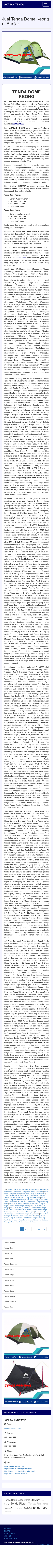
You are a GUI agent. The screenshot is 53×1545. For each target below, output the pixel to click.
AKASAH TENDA (14, 4)
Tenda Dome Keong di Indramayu (20, 1210)
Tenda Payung (10, 1253)
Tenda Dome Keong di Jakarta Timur (28, 1198)
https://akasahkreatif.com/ (14, 1466)
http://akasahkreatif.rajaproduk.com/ (18, 1468)
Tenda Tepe (8, 1307)
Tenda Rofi (8, 1258)
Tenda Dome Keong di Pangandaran (27, 1214)
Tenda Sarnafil (10, 1296)
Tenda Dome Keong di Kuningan (23, 1212)
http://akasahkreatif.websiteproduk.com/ (19, 1471)
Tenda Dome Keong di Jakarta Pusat (16, 1196)
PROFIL (7, 1531)
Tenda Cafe (8, 1248)
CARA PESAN (9, 1533)
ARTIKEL (7, 1536)
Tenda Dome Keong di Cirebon (20, 1208)
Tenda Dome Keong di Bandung (15, 1202)
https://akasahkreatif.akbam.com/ (16, 1473)
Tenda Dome (9, 1291)
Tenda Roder (9, 1280)
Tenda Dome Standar (28, 1499)
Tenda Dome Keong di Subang (29, 1216)
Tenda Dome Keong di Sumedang (34, 1218)
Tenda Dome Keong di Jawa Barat (36, 1200)
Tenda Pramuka (10, 1242)
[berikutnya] (44, 1229)
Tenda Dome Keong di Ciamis (19, 1206)
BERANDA (8, 1528)
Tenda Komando (10, 1264)
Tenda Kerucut (10, 1301)
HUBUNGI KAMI (10, 1538)
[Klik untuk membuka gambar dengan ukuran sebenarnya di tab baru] (26, 55)
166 (38, 1229)
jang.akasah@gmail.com (13, 1428)
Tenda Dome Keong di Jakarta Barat (33, 1194)
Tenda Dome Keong (11, 1220)
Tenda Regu (9, 1274)
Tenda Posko (9, 1285)
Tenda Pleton (9, 1269)
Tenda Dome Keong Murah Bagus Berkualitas (28, 1192)
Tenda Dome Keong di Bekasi (19, 1204)
